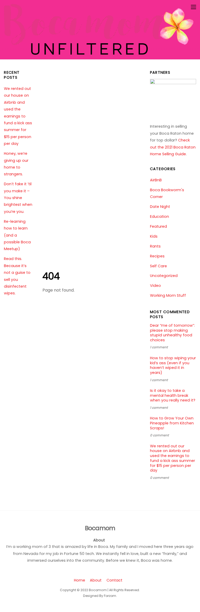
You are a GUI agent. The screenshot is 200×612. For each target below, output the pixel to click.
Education (159, 216)
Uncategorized (164, 275)
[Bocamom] (98, 52)
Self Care (158, 266)
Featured (158, 226)
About (96, 580)
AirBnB (156, 180)
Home (79, 580)
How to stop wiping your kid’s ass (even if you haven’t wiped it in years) (173, 365)
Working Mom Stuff (168, 295)
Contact (114, 580)
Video (155, 285)
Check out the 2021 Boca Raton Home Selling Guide (173, 147)
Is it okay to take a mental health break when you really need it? (172, 395)
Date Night (160, 206)
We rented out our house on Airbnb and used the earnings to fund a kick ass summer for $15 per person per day (18, 116)
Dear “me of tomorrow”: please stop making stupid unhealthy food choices (172, 333)
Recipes (157, 256)
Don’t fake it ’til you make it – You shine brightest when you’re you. (18, 197)
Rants (155, 246)
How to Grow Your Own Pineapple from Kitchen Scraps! (172, 423)
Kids (154, 236)
